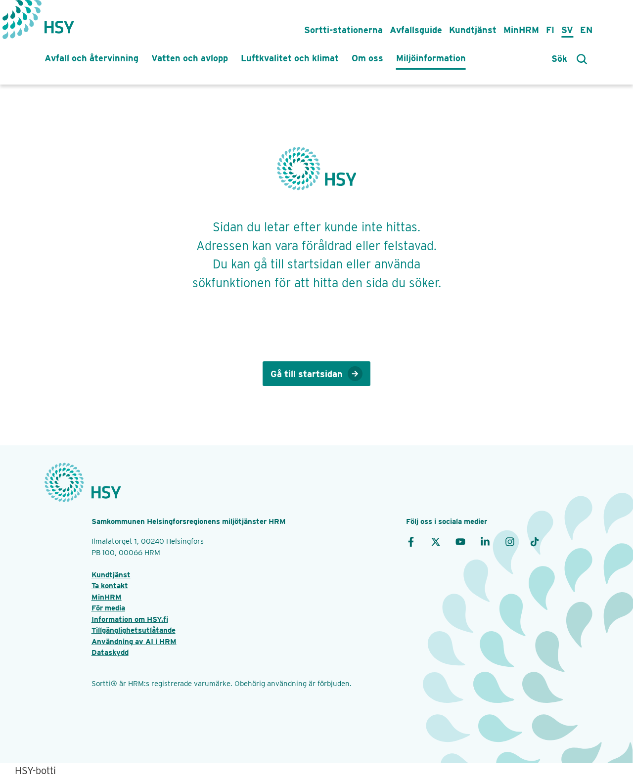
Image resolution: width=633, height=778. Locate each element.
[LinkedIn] (485, 541)
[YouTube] (460, 541)
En (586, 30)
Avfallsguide (416, 30)
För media (108, 608)
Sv (567, 30)
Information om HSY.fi (129, 619)
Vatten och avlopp (189, 58)
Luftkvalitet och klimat (290, 58)
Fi (550, 30)
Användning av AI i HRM (134, 641)
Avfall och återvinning (91, 58)
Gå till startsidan (307, 374)
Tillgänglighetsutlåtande (133, 630)
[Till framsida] (59, 22)
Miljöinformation (431, 58)
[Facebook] (411, 541)
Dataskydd (110, 652)
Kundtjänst (473, 30)
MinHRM (521, 30)
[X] (436, 541)
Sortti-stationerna (343, 30)
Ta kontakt (109, 585)
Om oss (367, 58)
